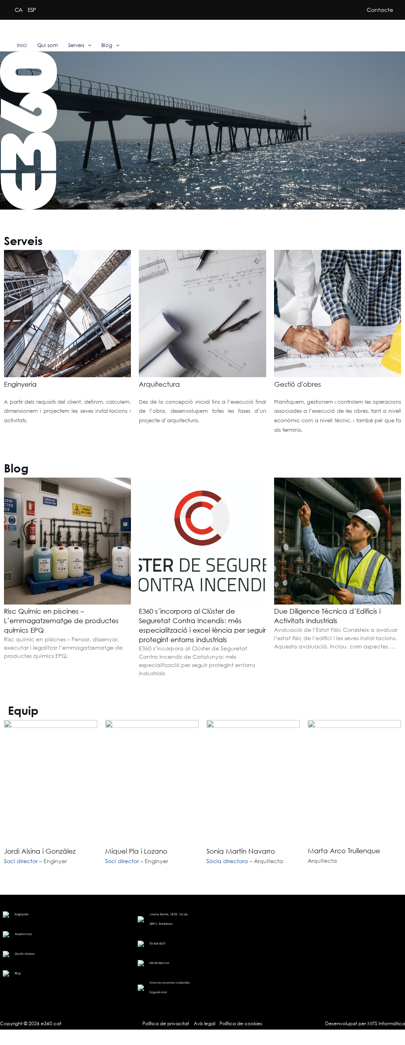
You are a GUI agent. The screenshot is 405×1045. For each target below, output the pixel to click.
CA (18, 9)
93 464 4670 (157, 943)
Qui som (47, 45)
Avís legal (204, 1023)
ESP (32, 9)
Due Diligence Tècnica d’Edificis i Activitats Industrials (327, 616)
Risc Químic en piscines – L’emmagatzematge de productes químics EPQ (61, 620)
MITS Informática (385, 1023)
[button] (87, 45)
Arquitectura (159, 384)
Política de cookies (241, 1023)
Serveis (76, 45)
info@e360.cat (159, 963)
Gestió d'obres (297, 384)
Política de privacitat (165, 1023)
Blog (106, 45)
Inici (22, 45)
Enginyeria (20, 384)
